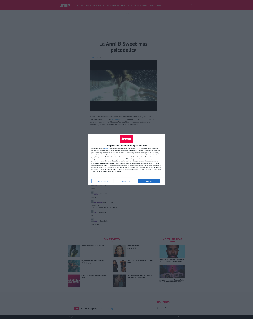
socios (106, 148)
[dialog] (126, 159)
